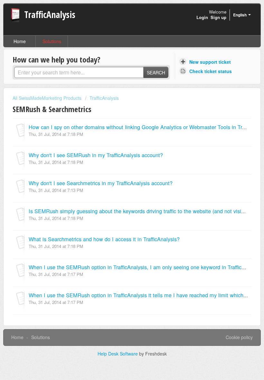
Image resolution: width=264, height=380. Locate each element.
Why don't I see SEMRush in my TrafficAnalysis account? (96, 155)
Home (20, 41)
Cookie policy (239, 337)
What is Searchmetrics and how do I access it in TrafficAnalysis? (104, 239)
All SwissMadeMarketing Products (47, 98)
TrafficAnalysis (104, 98)
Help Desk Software (118, 353)
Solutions (51, 41)
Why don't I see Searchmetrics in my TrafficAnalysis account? (101, 183)
